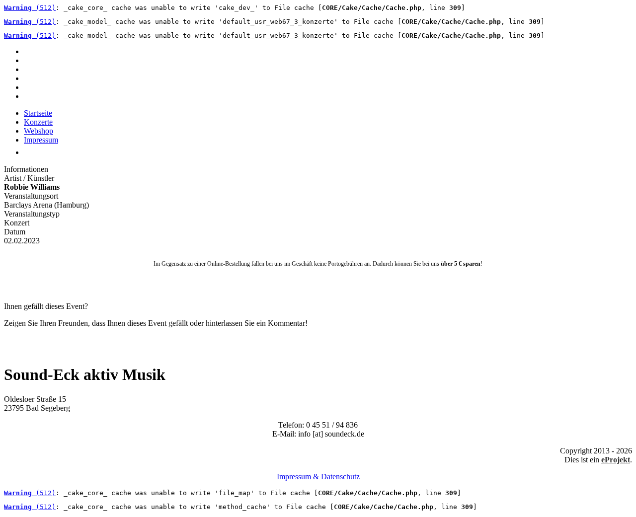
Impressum (41, 140)
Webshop (38, 131)
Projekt (615, 459)
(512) (30, 7)
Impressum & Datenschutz (318, 476)
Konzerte (38, 122)
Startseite (38, 113)
